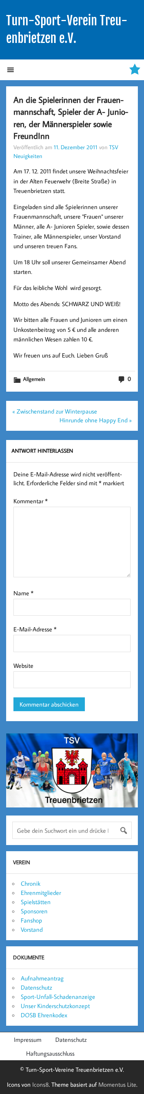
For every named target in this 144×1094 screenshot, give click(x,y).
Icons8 (40, 1084)
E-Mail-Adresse (34, 629)
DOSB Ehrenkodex (44, 1015)
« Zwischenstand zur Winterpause (54, 411)
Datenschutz (36, 987)
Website (23, 665)
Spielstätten (36, 902)
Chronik (30, 883)
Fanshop (31, 920)
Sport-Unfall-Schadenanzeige (58, 996)
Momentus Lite (117, 1084)
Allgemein (34, 378)
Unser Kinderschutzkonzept (55, 1006)
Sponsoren (34, 911)
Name (23, 593)
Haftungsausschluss (50, 1053)
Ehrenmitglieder (41, 892)
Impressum (27, 1039)
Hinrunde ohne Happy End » (96, 420)
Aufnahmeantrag (42, 978)
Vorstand (32, 929)
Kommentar (30, 501)
